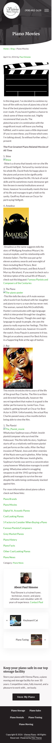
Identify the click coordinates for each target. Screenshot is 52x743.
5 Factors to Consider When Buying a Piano (25, 522)
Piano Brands (10, 499)
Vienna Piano (30, 734)
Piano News (9, 557)
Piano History (10, 539)
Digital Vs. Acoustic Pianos (16, 510)
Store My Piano (26, 697)
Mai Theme (36, 738)
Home (6, 48)
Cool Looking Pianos (13, 516)
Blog (13, 48)
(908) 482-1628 (33, 10)
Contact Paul (36, 602)
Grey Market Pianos (13, 534)
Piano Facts (9, 545)
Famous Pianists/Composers (17, 528)
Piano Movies (10, 504)
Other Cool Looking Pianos (16, 551)
